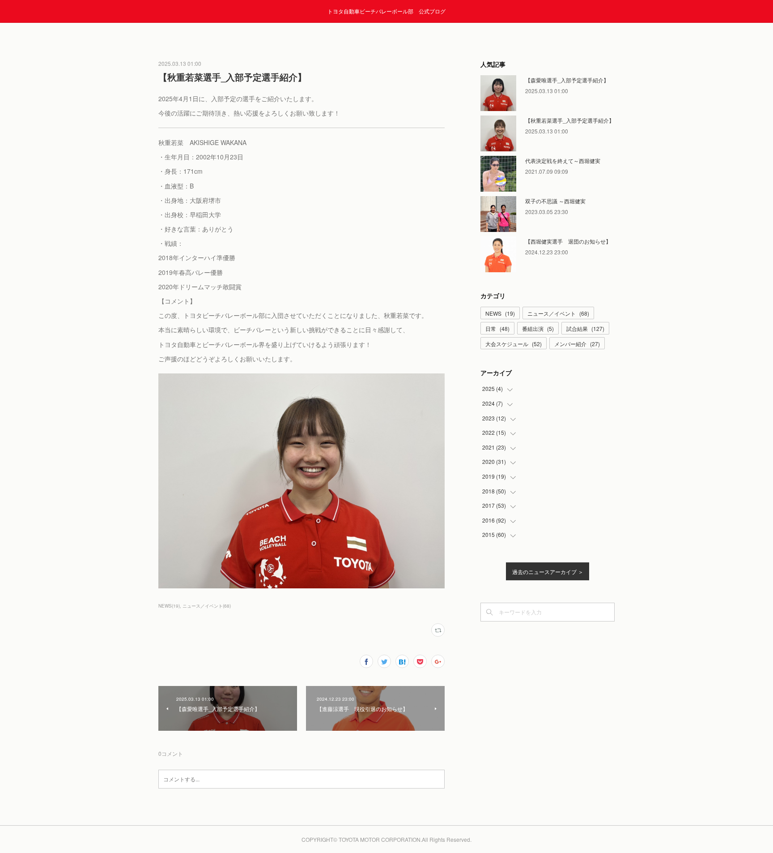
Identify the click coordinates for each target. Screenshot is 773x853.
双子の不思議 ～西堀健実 (555, 201)
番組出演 (538, 328)
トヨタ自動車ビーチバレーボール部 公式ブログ (386, 11)
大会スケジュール (513, 343)
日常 (497, 328)
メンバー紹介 (577, 343)
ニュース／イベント (558, 313)
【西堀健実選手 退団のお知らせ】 (568, 241)
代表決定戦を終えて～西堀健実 (562, 160)
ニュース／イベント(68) (207, 606)
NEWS (500, 313)
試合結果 (585, 328)
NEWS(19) (169, 606)
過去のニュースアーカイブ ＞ (547, 571)
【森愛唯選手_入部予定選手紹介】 (567, 80)
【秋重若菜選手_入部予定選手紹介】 (569, 120)
